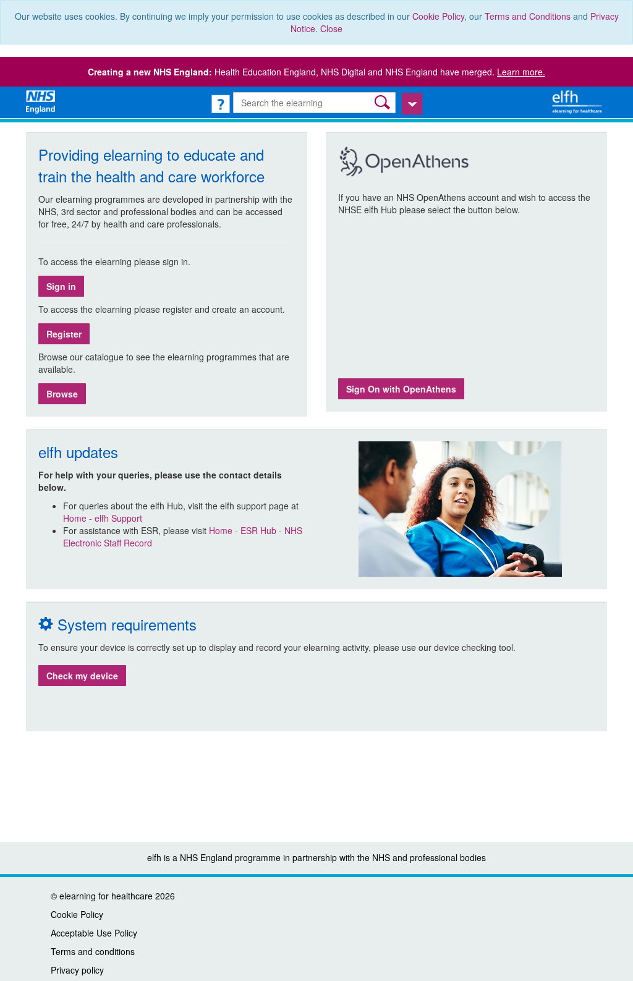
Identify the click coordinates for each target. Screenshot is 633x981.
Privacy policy (77, 970)
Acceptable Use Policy (94, 933)
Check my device (82, 675)
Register (64, 334)
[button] (384, 102)
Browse (62, 394)
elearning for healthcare (106, 896)
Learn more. (521, 72)
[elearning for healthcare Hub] (578, 101)
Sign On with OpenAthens (401, 389)
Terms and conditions (93, 951)
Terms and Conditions (528, 16)
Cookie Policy (438, 16)
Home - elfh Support (102, 518)
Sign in (61, 286)
